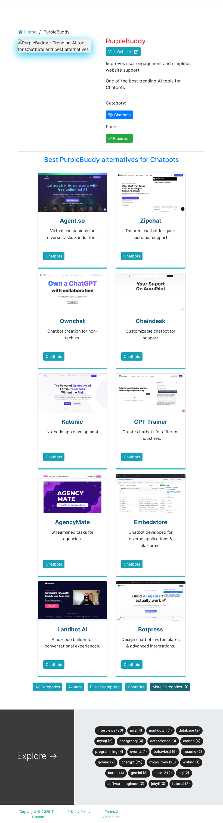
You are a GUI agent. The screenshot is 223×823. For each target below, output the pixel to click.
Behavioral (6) (165, 752)
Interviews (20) (110, 730)
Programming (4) (109, 752)
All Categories (47, 686)
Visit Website (121, 51)
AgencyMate (72, 522)
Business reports (104, 686)
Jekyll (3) (158, 784)
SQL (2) (184, 773)
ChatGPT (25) (132, 762)
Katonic (72, 421)
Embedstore (150, 522)
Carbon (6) (191, 741)
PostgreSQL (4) (131, 741)
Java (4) (136, 730)
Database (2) (189, 730)
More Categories (168, 686)
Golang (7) (106, 762)
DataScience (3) (163, 741)
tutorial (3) (181, 784)
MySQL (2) (105, 741)
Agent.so (72, 220)
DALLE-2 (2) (163, 773)
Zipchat (150, 220)
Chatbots (54, 256)
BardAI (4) (116, 773)
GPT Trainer (150, 421)
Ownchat (72, 321)
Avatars (75, 686)
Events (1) (138, 752)
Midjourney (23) (162, 762)
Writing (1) (191, 762)
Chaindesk (150, 321)
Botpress (150, 629)
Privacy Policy (78, 812)
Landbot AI (72, 629)
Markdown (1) (160, 730)
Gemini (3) (139, 773)
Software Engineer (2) (125, 784)
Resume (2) (193, 752)
